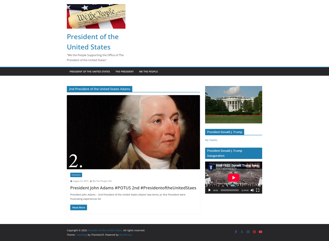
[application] (233, 178)
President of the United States (90, 71)
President (76, 175)
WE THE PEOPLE (148, 71)
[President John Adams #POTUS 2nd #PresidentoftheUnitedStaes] (133, 132)
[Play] (209, 190)
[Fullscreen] (257, 190)
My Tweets (211, 140)
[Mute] (252, 190)
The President (124, 71)
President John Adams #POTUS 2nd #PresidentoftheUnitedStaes (133, 188)
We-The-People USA (102, 181)
